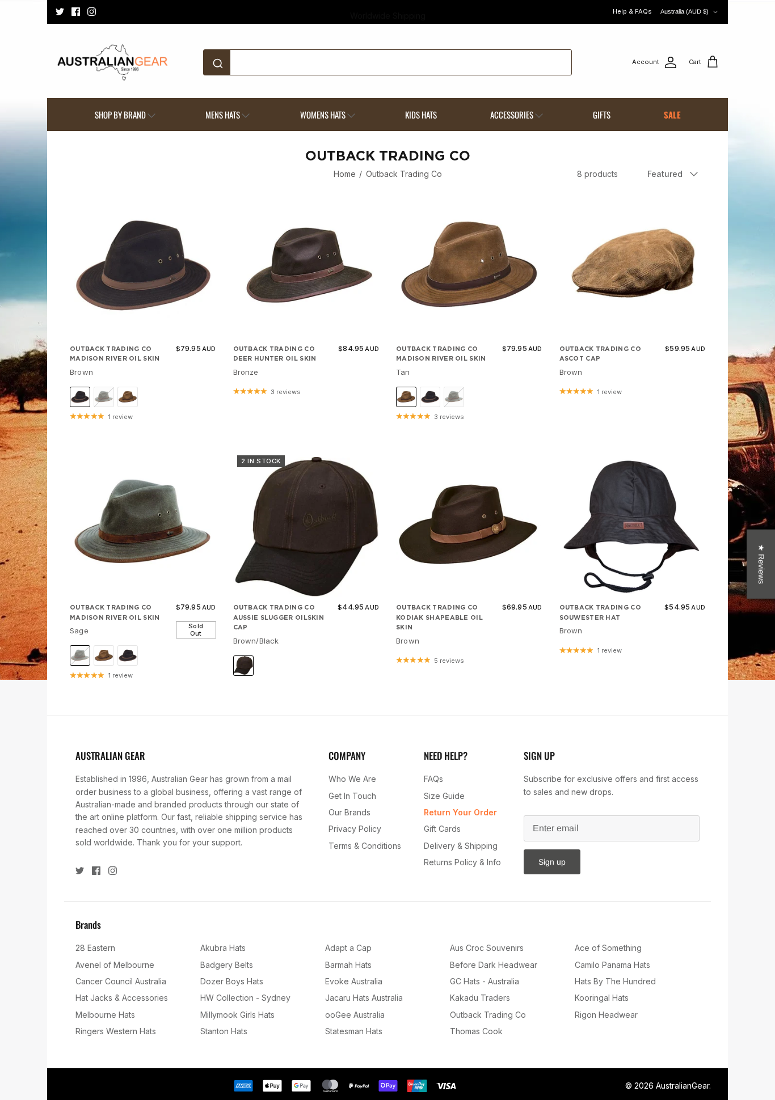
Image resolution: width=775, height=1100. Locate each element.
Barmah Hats (348, 965)
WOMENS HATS (323, 114)
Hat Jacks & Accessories (121, 997)
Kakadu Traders (480, 997)
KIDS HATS (421, 114)
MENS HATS (222, 114)
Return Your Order (460, 812)
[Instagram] (91, 11)
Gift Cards (442, 829)
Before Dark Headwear (493, 965)
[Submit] (220, 62)
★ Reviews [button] (761, 564)
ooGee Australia (355, 1014)
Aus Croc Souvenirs (487, 948)
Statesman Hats (353, 1031)
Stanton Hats (223, 1031)
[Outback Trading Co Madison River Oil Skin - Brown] (143, 265)
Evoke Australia (353, 981)
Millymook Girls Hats (237, 1014)
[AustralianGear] (112, 62)
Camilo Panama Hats (612, 965)
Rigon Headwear (606, 1014)
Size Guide (444, 796)
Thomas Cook (476, 1031)
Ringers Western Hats (115, 1031)
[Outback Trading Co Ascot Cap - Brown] (632, 265)
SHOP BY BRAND (120, 114)
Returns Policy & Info (462, 862)
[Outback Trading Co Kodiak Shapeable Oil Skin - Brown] (469, 524)
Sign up (552, 861)
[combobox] (387, 62)
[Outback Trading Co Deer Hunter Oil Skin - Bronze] (306, 265)
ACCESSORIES (511, 114)
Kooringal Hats (602, 997)
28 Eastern (95, 948)
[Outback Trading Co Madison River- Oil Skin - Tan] (469, 265)
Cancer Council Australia (120, 981)
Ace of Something (608, 948)
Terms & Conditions (364, 846)
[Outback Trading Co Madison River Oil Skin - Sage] (143, 524)
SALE (672, 114)
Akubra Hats (223, 948)
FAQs (433, 779)
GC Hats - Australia (484, 981)
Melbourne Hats (105, 1014)
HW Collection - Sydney (245, 997)
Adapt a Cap (348, 948)
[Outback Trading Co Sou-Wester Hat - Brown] (632, 524)
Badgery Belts (226, 965)
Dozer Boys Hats (231, 981)
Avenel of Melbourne (114, 965)
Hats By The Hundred (615, 981)
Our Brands (349, 812)
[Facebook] (75, 11)
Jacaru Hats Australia (364, 997)
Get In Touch (352, 796)
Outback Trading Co (404, 174)
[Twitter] (60, 11)
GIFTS (601, 114)
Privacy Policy (354, 829)
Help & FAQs (632, 11)
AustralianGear (682, 1085)
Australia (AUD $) (684, 11)
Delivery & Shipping (461, 846)
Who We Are (352, 779)
